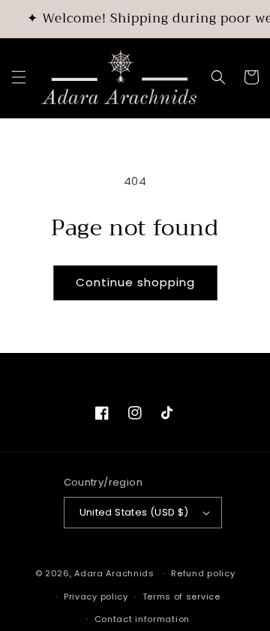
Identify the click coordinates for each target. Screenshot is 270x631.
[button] (18, 77)
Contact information (142, 619)
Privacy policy (96, 597)
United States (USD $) (134, 512)
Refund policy (203, 573)
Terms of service (181, 597)
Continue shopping (135, 282)
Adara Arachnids (114, 573)
